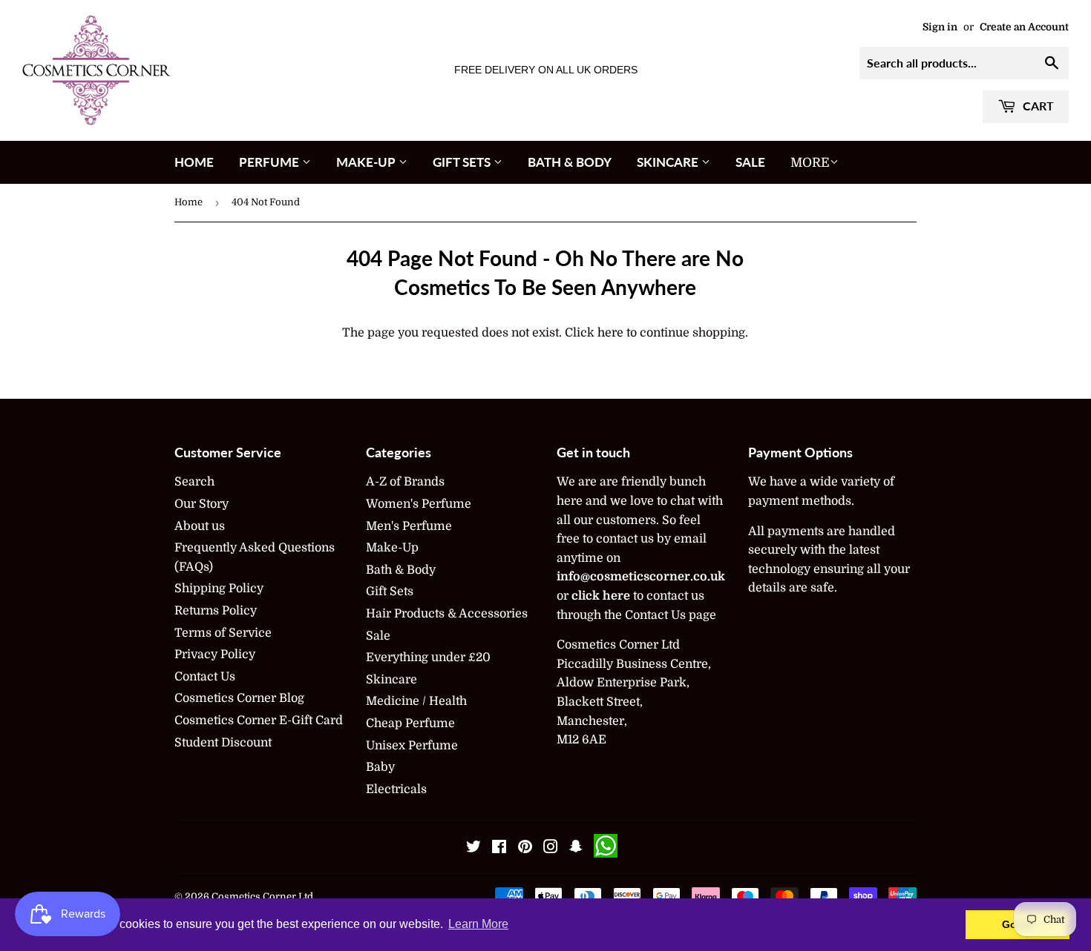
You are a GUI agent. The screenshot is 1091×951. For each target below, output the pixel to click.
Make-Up (367, 162)
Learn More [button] (478, 924)
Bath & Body (570, 162)
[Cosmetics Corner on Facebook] (499, 848)
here (610, 332)
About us (199, 526)
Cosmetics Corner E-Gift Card (258, 720)
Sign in (940, 27)
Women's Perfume (418, 504)
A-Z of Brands (405, 481)
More (810, 163)
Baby (380, 767)
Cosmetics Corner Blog (239, 698)
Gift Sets (463, 162)
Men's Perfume (409, 526)
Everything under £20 (428, 657)
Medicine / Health (416, 701)
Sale (750, 162)
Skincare (669, 162)
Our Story (201, 504)
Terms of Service (223, 633)
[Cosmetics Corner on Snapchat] (576, 848)
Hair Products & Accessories (447, 613)
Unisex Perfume (412, 745)
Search (194, 481)
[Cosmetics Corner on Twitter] (473, 848)
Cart (1037, 106)
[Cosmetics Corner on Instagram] (550, 848)
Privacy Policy (214, 654)
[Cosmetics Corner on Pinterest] (525, 848)
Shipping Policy (218, 588)
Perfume (270, 162)
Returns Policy (215, 610)
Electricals (396, 789)
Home (194, 162)
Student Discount (223, 742)
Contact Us (204, 676)
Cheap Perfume (410, 723)
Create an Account (1024, 27)
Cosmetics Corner (254, 896)
